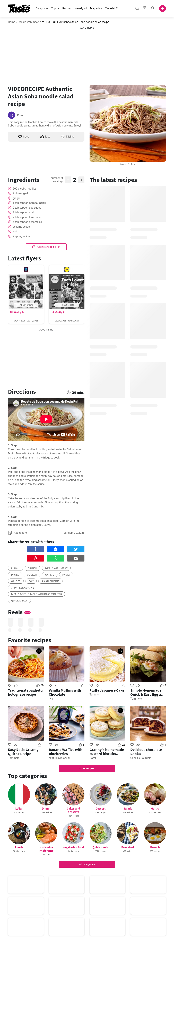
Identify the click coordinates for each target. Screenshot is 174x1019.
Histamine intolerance (46, 849)
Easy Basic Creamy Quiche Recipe (23, 752)
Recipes (67, 8)
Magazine (96, 8)
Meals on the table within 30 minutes (36, 594)
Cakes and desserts (73, 810)
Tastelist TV (112, 8)
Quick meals (19, 600)
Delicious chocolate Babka (146, 752)
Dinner (46, 808)
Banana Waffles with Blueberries (65, 752)
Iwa (51, 698)
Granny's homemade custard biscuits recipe (107, 752)
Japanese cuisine (22, 587)
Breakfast (127, 847)
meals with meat (56, 568)
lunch (15, 568)
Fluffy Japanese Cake (107, 690)
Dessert (100, 808)
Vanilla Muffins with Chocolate (65, 692)
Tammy (94, 694)
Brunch (155, 847)
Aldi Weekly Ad (17, 312)
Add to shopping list (48, 246)
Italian (19, 808)
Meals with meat (29, 22)
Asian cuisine (50, 581)
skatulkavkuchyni (59, 758)
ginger (16, 581)
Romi (20, 115)
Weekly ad (81, 8)
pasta (15, 574)
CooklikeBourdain (140, 758)
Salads (127, 808)
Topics (55, 8)
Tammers (136, 698)
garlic (49, 574)
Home (11, 22)
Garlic (155, 808)
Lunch (19, 847)
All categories (87, 864)
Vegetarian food (73, 847)
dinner (32, 568)
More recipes (87, 768)
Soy (31, 581)
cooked (32, 574)
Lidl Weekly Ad (58, 312)
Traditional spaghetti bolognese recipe (25, 692)
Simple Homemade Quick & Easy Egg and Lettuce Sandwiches (147, 692)
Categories (42, 8)
